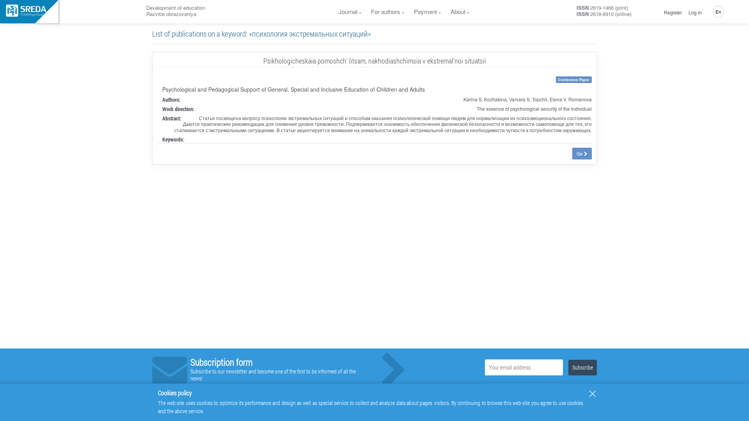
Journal (348, 11)
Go (580, 153)
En (718, 11)
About (458, 11)
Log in (695, 12)
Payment (425, 11)
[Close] (592, 393)
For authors (385, 11)
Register (673, 12)
